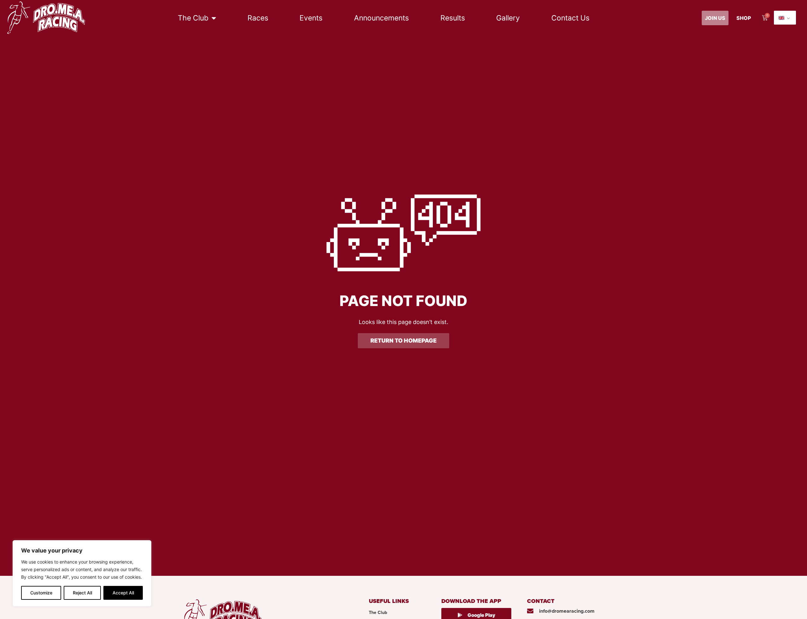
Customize (41, 592)
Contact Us (570, 18)
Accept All (123, 592)
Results (452, 18)
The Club (193, 18)
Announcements (381, 18)
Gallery (508, 18)
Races (257, 18)
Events (310, 18)
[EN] (785, 18)
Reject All (82, 592)
